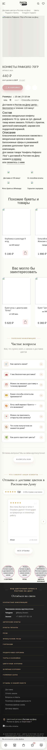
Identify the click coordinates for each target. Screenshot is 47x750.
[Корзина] (23, 745)
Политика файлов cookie (15, 705)
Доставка (9, 689)
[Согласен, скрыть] (44, 739)
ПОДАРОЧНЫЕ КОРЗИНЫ (13, 652)
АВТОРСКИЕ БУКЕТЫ (12, 622)
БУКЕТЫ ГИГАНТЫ (10, 627)
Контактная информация (15, 602)
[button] (5, 745)
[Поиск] (38, 3)
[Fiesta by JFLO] (23, 4)
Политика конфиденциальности (18, 701)
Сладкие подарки (29, 13)
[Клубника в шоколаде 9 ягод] (16, 221)
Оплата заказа (11, 693)
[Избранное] (43, 3)
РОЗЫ (25, 579)
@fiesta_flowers (22, 613)
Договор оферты (12, 709)
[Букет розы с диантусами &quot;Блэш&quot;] (16, 290)
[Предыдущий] (3, 521)
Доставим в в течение (20, 107)
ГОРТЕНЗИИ (8, 644)
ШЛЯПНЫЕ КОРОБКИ (12, 669)
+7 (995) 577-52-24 (24, 616)
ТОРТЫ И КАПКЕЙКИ (11, 658)
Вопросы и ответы (12, 697)
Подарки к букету (12, 13)
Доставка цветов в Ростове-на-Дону (16, 10)
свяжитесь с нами (16, 162)
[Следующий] (43, 521)
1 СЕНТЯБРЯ (8, 579)
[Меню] (3, 3)
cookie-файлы (19, 739)
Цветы (36, 10)
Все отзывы (23, 551)
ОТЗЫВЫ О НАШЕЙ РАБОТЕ (14, 683)
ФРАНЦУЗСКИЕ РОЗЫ (12, 639)
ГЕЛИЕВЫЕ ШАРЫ (10, 675)
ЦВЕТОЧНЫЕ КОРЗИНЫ (13, 664)
